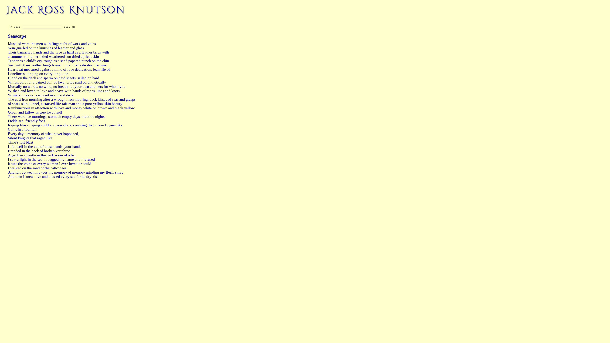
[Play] (10, 27)
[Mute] (73, 27)
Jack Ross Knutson (65, 10)
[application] (42, 27)
